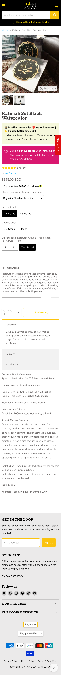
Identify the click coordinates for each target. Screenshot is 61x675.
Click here (26, 159)
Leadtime (11, 324)
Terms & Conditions (47, 661)
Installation (11, 364)
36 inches (25, 213)
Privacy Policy (10, 661)
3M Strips (9, 229)
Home (5, 30)
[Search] (54, 15)
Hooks (23, 229)
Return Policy (27, 661)
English (29, 624)
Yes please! (27, 247)
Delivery (10, 354)
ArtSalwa (10, 173)
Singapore (29, 633)
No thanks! (10, 247)
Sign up (48, 542)
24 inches (9, 213)
